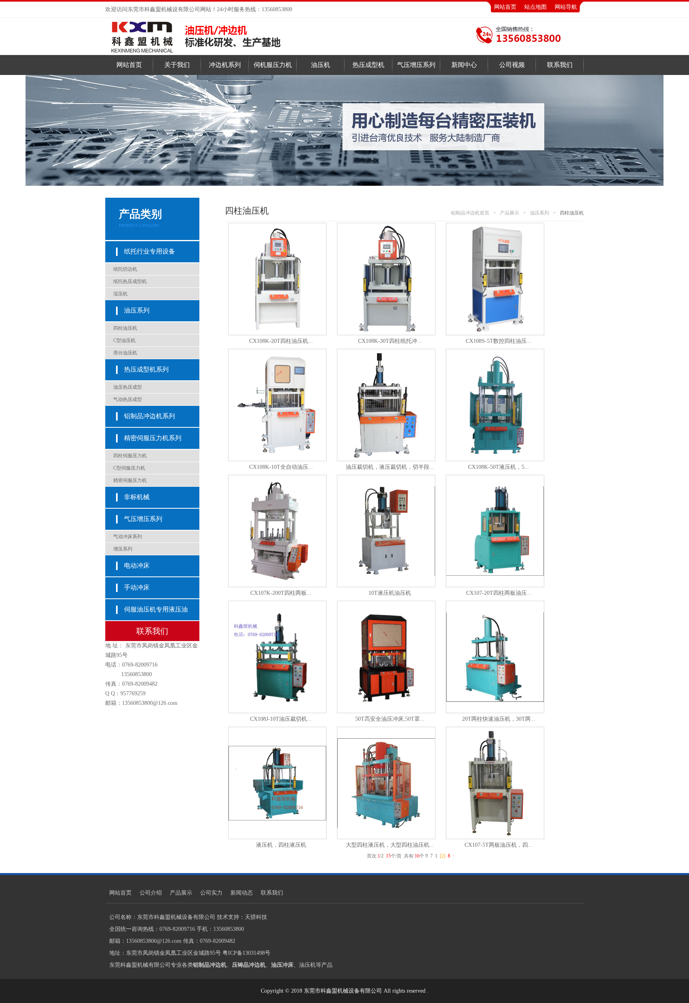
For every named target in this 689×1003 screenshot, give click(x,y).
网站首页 (505, 7)
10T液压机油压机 (389, 593)
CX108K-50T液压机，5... (498, 467)
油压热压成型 (127, 387)
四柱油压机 (125, 328)
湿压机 (120, 294)
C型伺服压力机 (129, 468)
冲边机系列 (225, 64)
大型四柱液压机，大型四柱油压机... (390, 845)
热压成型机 (368, 64)
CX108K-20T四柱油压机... (281, 341)
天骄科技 (256, 917)
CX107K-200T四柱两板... (280, 593)
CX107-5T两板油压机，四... (499, 845)
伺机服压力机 (273, 64)
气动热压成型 (127, 399)
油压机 (320, 64)
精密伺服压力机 (130, 480)
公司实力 (211, 893)
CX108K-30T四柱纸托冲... (390, 341)
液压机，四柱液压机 (281, 845)
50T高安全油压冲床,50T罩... (390, 719)
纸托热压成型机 (130, 281)
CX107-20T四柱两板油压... (499, 593)
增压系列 (122, 549)
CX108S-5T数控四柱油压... (499, 341)
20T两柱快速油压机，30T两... (498, 719)
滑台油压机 (125, 353)
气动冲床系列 (127, 536)
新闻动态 (241, 893)
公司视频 (512, 64)
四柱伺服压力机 (130, 455)
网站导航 (566, 7)
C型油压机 (124, 340)
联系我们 (560, 64)
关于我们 (177, 64)
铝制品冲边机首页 (470, 213)
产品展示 (509, 213)
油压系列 (539, 213)
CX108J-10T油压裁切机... (281, 719)
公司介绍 (151, 893)
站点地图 (535, 7)
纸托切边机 (125, 269)
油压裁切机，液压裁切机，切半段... (390, 467)
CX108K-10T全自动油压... (281, 467)
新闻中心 (464, 64)
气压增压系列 (416, 64)
